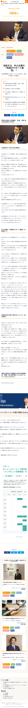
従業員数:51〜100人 (6, 664)
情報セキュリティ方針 (10, 704)
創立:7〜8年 (17, 627)
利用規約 (13, 703)
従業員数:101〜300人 (6, 592)
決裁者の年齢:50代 (19, 54)
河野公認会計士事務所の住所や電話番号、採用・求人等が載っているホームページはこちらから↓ (15, 104)
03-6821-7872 (16, 1)
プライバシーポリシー (21, 703)
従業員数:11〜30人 (11, 51)
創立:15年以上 (10, 54)
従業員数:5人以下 (5, 627)
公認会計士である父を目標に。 (13, 88)
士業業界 (6, 3)
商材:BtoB (9, 57)
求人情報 (8, 703)
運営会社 (3, 703)
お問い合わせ (19, 704)
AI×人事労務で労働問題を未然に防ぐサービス (13, 618)
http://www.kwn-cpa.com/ (7, 383)
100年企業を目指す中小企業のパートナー (12, 582)
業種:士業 (19, 51)
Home (2, 3)
